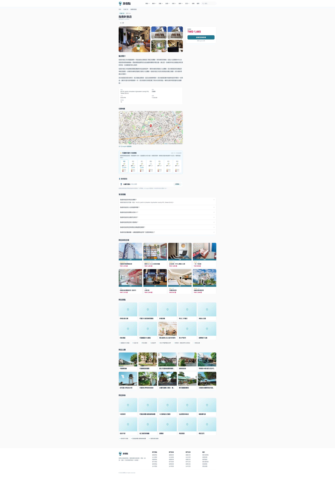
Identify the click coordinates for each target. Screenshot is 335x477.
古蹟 (166, 3)
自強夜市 (153, 343)
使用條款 (204, 464)
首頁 (120, 9)
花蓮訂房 (125, 9)
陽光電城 (144, 343)
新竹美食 (171, 462)
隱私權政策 (205, 462)
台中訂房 (188, 466)
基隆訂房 (188, 455)
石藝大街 (135, 343)
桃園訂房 (188, 459)
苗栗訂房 (188, 464)
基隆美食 (171, 455)
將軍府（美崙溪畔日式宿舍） (183, 343)
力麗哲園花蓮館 (154, 438)
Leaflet (165, 143)
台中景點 (154, 466)
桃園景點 (154, 459)
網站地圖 (204, 466)
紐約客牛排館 (124, 438)
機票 (198, 3)
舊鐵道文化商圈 (125, 343)
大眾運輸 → (177, 184)
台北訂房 (188, 457)
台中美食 (171, 466)
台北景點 (154, 457)
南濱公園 (197, 343)
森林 (180, 3)
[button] (151, 126)
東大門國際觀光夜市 (165, 343)
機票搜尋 (204, 459)
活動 (160, 3)
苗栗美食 (171, 464)
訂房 (186, 3)
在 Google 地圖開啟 (126, 146)
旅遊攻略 (204, 457)
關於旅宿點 (205, 455)
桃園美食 (171, 459)
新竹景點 (154, 462)
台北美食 (171, 457)
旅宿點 (127, 3)
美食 (153, 3)
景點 (147, 3)
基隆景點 (154, 455)
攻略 (193, 3)
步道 (173, 3)
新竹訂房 (188, 462)
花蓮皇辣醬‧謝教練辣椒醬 (139, 438)
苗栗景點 (154, 464)
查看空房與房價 (201, 37)
